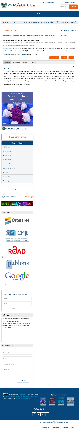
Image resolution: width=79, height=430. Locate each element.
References (16, 62)
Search (73, 6)
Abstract (7, 62)
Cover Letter (6, 176)
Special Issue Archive (9, 168)
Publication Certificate (10, 329)
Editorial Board (7, 151)
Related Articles (54, 58)
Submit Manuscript (68, 2)
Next (30, 111)
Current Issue (7, 159)
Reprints (71, 58)
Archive (5, 172)
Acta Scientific (23, 394)
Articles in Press (8, 164)
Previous (3, 111)
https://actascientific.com (22, 398)
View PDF (64, 58)
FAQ (72, 427)
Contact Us (45, 427)
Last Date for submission (11, 336)
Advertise (56, 427)
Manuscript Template (9, 181)
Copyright (33, 62)
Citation (25, 62)
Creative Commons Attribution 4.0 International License (21, 396)
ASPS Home (6, 147)
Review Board (7, 155)
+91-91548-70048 (18, 137)
